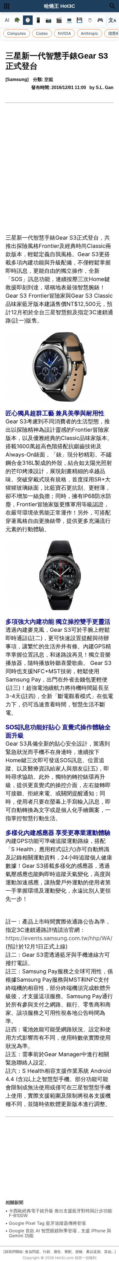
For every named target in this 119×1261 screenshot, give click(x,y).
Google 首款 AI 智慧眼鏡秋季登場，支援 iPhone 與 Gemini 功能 (60, 1233)
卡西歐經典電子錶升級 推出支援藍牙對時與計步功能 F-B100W (60, 1213)
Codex (42, 33)
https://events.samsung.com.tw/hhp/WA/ (59, 938)
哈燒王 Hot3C (59, 6)
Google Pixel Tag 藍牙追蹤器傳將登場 (47, 1223)
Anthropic (89, 33)
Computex (16, 33)
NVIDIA (64, 33)
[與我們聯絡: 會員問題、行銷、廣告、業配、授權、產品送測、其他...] (59, 1252)
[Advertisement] (59, 165)
